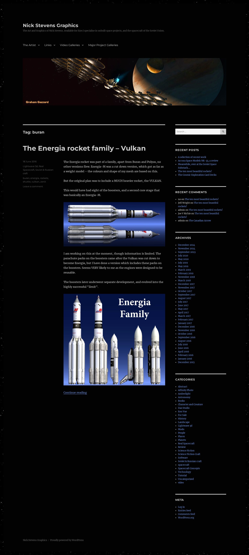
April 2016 (183, 351)
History (182, 418)
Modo (181, 429)
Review (182, 447)
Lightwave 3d (30, 166)
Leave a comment (33, 186)
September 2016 (186, 337)
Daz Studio (184, 408)
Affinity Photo (185, 390)
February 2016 (185, 355)
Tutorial (182, 475)
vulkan (35, 181)
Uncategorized (186, 479)
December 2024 (186, 245)
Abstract (182, 386)
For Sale (182, 415)
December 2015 (186, 362)
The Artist (29, 45)
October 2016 (185, 333)
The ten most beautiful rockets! (195, 171)
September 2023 (186, 252)
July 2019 (183, 262)
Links (47, 45)
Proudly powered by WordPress (67, 540)
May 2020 (183, 259)
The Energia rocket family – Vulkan (84, 148)
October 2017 (185, 291)
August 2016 (184, 341)
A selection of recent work (192, 157)
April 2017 (183, 312)
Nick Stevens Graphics (50, 25)
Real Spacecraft (186, 443)
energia (34, 178)
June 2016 (183, 348)
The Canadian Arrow (200, 220)
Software (183, 457)
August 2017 (184, 298)
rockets (44, 178)
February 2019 (185, 273)
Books (181, 400)
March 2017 (184, 316)
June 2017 (183, 305)
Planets (182, 440)
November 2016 (186, 330)
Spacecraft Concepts (189, 468)
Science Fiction (186, 450)
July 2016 (183, 344)
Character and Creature (190, 404)
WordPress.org (186, 517)
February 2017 (185, 319)
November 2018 (186, 277)
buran (26, 178)
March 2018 (184, 280)
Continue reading (75, 392)
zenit (43, 181)
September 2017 (186, 294)
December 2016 (186, 326)
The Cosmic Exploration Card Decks (197, 174)
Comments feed (186, 514)
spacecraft (183, 464)
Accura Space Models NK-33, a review (198, 160)
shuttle (27, 181)
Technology (184, 472)
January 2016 (185, 358)
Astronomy (184, 397)
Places (181, 436)
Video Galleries (70, 45)
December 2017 (186, 284)
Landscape (184, 422)
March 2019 (184, 269)
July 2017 (183, 301)
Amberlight (184, 393)
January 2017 (185, 323)
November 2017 (186, 287)
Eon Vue (182, 411)
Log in (181, 507)
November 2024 (186, 248)
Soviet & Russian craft (190, 461)
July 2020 (183, 255)
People (181, 432)
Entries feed (184, 510)
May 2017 (183, 309)
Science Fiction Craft (189, 454)
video (181, 482)
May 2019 (183, 266)
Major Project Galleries (103, 45)
